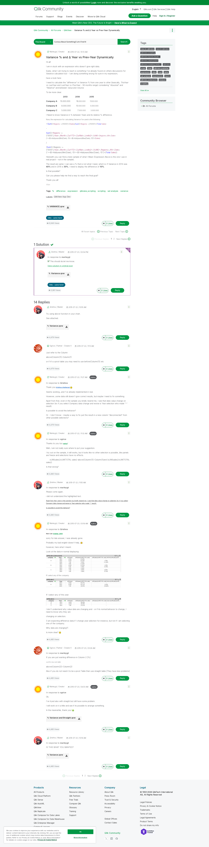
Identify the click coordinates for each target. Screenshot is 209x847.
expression (73, 191)
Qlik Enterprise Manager (44, 823)
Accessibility (109, 803)
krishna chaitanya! (63, 387)
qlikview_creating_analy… (151, 64)
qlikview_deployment (149, 61)
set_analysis (145, 76)
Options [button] (172, 30)
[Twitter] (106, 838)
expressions (158, 76)
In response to (59, 257)
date (154, 72)
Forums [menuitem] (39, 16)
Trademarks (145, 810)
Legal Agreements (148, 817)
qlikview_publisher (161, 68)
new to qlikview (162, 49)
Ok (80, 832)
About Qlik (108, 792)
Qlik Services (159, 9)
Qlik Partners (74, 796)
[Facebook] (117, 838)
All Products (39, 792)
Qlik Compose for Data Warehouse (49, 819)
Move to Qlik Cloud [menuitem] (96, 16)
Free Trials (73, 800)
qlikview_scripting (88, 191)
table (166, 72)
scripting (101, 191)
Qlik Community (41, 30)
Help (155, 16)
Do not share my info (149, 825)
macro (167, 76)
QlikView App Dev (62, 197)
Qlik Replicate (39, 811)
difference (60, 191)
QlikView (67, 30)
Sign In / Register (167, 16)
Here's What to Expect (126, 23)
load (160, 72)
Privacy (107, 807)
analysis (162, 80)
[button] (128, 51)
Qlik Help (171, 9)
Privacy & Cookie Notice (150, 806)
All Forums (56, 30)
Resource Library (76, 792)
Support (72, 815)
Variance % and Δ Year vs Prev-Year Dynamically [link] (97, 30)
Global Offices (110, 819)
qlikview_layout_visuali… (150, 57)
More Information (80, 837)
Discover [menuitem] (80, 16)
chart (150, 68)
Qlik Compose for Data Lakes (47, 815)
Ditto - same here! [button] (55, 218)
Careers (107, 811)
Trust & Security (111, 800)
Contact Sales (110, 822)
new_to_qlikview (147, 49)
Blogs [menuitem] (60, 16)
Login (93, 2)
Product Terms (146, 821)
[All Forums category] (141, 106)
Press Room (109, 796)
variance (124, 191)
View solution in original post (60, 266)
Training (72, 811)
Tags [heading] (143, 42)
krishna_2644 (58, 534)
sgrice (65, 444)
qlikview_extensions (149, 80)
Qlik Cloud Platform (42, 796)
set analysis (113, 191)
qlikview (166, 64)
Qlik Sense (38, 800)
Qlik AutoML (39, 803)
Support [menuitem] (50, 16)
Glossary (73, 807)
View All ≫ (144, 90)
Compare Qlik (75, 803)
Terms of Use (146, 814)
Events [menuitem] (69, 16)
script (143, 68)
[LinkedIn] (111, 838)
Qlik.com (147, 9)
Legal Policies (146, 802)
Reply (122, 223)
